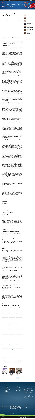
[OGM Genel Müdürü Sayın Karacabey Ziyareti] (12, 370)
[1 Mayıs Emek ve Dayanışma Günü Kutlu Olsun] (3, 390)
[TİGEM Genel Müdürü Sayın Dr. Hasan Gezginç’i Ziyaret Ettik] (25, 24)
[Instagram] (30, 0)
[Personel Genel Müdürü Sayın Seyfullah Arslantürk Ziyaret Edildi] (25, 27)
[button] (32, 8)
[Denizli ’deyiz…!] (19, 370)
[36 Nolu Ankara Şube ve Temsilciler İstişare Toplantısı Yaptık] (25, 30)
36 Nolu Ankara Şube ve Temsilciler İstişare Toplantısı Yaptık (30, 30)
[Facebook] (29, 0)
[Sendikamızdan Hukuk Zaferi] (5, 370)
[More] (19, 20)
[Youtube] (32, 0)
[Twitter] (31, 0)
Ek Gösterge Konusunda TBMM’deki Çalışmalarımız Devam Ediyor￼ (17, 362)
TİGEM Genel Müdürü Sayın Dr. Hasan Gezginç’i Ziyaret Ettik (30, 24)
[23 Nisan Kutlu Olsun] (3, 393)
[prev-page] (2, 376)
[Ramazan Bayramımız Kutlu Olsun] (3, 387)
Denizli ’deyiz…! (18, 373)
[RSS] (28, 407)
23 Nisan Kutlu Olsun (7, 392)
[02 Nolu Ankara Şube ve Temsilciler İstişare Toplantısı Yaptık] (25, 33)
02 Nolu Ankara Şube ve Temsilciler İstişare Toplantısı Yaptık (30, 33)
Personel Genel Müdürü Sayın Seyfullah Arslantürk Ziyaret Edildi (30, 27)
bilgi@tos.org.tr (15, 413)
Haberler (6, 10)
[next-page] (3, 376)
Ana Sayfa (3, 10)
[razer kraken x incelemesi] (17, 418)
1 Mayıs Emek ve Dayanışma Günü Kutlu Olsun (7, 390)
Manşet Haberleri (9, 10)
